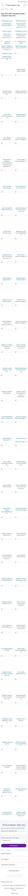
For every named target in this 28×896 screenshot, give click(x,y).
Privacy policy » (20, 888)
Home (2, 9)
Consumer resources (8, 865)
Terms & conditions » (9, 888)
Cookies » (14, 890)
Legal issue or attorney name (9, 831)
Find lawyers (14, 846)
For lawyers (5, 859)
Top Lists (6, 9)
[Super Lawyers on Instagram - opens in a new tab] (12, 875)
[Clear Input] (24, 833)
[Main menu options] (3, 5)
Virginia (11, 9)
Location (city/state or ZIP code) (9, 838)
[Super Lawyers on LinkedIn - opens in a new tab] (20, 875)
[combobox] (13, 833)
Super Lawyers (6, 853)
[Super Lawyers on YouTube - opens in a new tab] (16, 875)
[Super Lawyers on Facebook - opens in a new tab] (8, 875)
